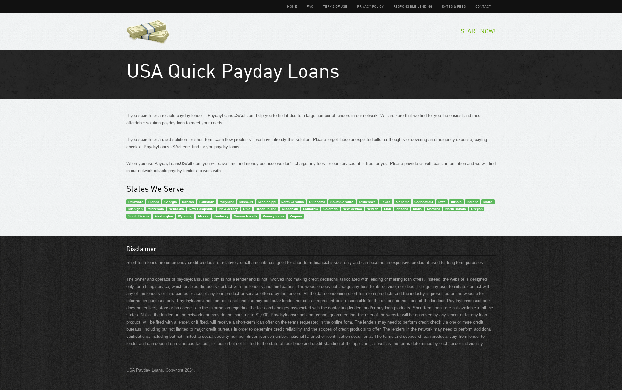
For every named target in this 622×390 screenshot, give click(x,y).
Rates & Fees (454, 6)
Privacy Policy (370, 6)
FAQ (310, 6)
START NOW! (478, 31)
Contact (483, 6)
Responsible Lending (412, 6)
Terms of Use (335, 6)
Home (292, 6)
